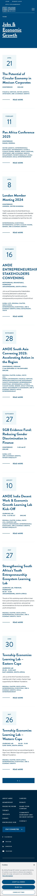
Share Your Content (24, 807)
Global (18, 375)
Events (5, 818)
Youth (4, 310)
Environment (13, 379)
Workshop (6, 285)
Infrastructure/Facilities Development (16, 380)
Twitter (8, 842)
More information (7, 876)
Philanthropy (7, 155)
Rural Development (23, 309)
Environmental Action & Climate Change (17, 225)
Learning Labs (11, 522)
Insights (6, 814)
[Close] (34, 865)
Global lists (6, 303)
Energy (4, 379)
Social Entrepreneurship (22, 157)
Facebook (8, 837)
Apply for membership (12, 4)
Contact (23, 821)
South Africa (7, 305)
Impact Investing (27, 151)
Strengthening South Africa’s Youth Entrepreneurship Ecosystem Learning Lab (17, 574)
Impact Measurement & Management (15, 388)
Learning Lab (7, 514)
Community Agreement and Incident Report (26, 815)
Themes (5, 810)
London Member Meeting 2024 (14, 197)
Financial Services (9, 92)
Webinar (16, 366)
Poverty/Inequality (20, 155)
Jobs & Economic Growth (20, 94)
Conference (7, 87)
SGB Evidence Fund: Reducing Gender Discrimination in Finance (17, 436)
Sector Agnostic (23, 92)
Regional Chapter (18, 303)
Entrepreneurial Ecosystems (13, 223)
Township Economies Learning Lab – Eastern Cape (16, 659)
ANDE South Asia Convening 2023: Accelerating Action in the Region (18, 355)
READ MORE (18, 100)
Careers (22, 798)
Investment (6, 94)
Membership (7, 802)
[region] (18, 879)
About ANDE (7, 798)
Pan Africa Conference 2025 (18, 134)
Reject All (18, 887)
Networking (7, 283)
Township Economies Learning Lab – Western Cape (16, 734)
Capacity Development (10, 382)
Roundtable (18, 283)
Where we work (9, 806)
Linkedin (8, 846)
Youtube (9, 851)
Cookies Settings (18, 892)
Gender (17, 151)
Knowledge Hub (9, 822)
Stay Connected (12, 829)
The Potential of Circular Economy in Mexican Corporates (16, 78)
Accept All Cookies (18, 882)
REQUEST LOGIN (17, 1)
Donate (22, 802)
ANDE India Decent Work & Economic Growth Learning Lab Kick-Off (17, 502)
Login (7, 1)
